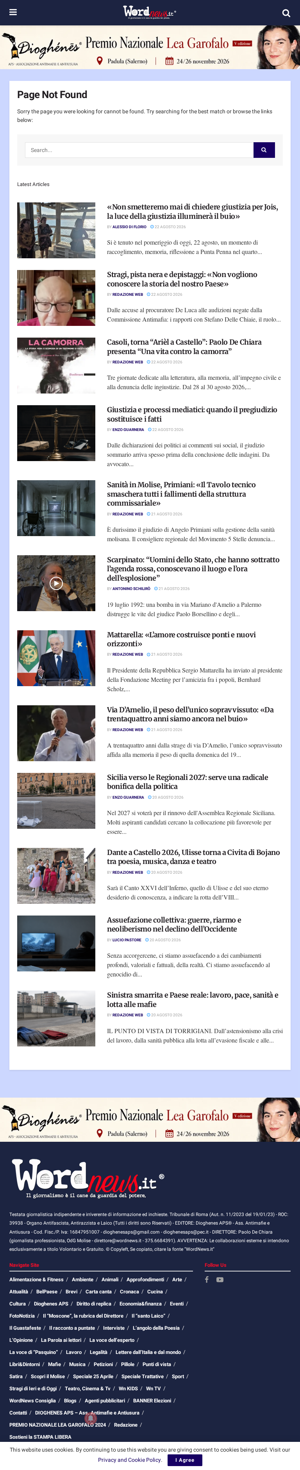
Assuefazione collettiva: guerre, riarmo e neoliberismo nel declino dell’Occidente (174, 925)
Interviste (114, 1328)
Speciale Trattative (142, 1376)
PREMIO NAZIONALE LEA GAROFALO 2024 (57, 1425)
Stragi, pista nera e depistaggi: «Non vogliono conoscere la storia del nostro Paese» (182, 279)
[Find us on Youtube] (219, 1280)
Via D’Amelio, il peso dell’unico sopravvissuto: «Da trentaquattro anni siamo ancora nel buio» (190, 714)
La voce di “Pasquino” (33, 1352)
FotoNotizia (22, 1316)
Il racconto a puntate (72, 1328)
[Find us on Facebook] (207, 1280)
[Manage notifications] (90, 1418)
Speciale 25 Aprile (93, 1376)
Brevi (71, 1291)
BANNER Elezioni (152, 1400)
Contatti (18, 1412)
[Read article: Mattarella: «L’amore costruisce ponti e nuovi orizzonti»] (56, 658)
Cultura (17, 1303)
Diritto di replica (94, 1303)
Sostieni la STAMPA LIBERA (40, 1437)
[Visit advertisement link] (150, 47)
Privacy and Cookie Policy (129, 1460)
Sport (178, 1376)
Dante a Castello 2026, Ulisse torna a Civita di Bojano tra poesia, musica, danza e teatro (193, 857)
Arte (177, 1279)
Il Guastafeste (25, 1328)
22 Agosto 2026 (170, 227)
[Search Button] (286, 13)
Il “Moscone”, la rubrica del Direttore (83, 1316)
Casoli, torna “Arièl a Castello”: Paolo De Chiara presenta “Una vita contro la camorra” (184, 347)
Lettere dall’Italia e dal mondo (148, 1352)
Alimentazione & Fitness (36, 1279)
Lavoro (74, 1352)
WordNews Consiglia (32, 1400)
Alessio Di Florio (129, 227)
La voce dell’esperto (111, 1340)
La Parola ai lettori (61, 1340)
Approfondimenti (145, 1279)
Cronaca (129, 1291)
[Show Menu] (13, 12)
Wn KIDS (128, 1388)
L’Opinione (21, 1340)
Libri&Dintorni (24, 1364)
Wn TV (153, 1388)
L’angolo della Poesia (156, 1328)
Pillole (127, 1364)
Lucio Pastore (126, 940)
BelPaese (46, 1291)
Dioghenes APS (51, 1303)
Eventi (177, 1303)
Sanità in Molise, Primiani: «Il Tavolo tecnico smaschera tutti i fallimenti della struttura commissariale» (181, 494)
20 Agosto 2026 (168, 797)
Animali (110, 1279)
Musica (77, 1364)
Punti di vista (157, 1364)
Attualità (18, 1291)
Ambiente (82, 1279)
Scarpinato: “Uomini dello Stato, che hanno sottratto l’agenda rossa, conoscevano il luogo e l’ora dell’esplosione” (193, 569)
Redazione (126, 1425)
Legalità (98, 1352)
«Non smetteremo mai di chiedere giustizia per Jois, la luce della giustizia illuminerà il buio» (192, 211)
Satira (16, 1376)
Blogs (70, 1400)
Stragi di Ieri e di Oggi (33, 1388)
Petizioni (103, 1364)
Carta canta (99, 1291)
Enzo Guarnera (128, 430)
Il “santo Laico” (148, 1316)
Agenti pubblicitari (105, 1400)
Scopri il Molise (48, 1376)
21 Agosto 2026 (166, 514)
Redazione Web (127, 294)
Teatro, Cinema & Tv (88, 1388)
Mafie (54, 1364)
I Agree (185, 1460)
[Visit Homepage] (149, 13)
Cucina (155, 1291)
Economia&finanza (141, 1303)
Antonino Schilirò (131, 589)
